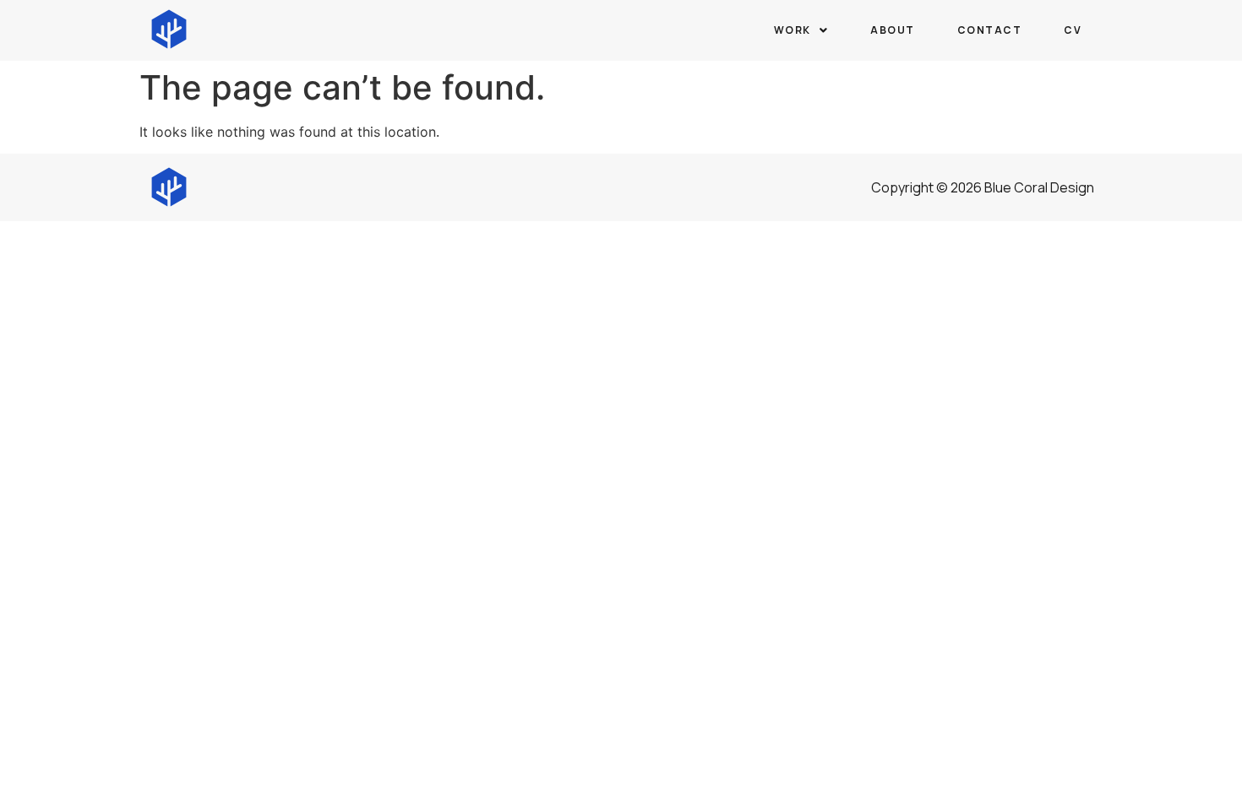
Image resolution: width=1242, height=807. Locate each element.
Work (792, 30)
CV (1072, 30)
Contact (989, 30)
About (892, 30)
